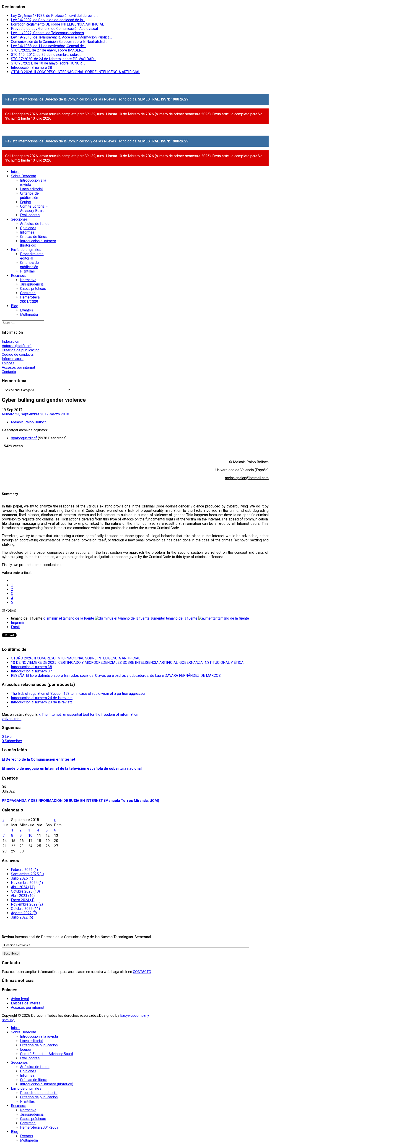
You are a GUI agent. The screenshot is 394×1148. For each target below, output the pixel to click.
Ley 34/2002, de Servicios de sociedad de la (48, 20)
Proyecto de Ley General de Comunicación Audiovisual (54, 28)
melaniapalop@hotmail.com (247, 478)
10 (30, 835)
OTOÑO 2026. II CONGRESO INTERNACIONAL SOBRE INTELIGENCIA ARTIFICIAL (75, 72)
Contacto (9, 372)
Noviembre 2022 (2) (27, 904)
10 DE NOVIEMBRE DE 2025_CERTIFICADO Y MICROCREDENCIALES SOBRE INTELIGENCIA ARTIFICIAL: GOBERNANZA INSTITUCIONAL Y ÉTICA (127, 662)
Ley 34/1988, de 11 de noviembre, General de (48, 46)
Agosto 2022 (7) (24, 913)
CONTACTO (142, 972)
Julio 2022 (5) (22, 917)
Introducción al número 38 (31, 67)
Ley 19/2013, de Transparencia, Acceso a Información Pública (61, 37)
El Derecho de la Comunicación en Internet (38, 759)
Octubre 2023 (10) (25, 891)
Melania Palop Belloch (29, 422)
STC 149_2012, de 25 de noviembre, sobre (46, 54)
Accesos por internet (18, 367)
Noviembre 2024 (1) (27, 882)
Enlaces (8, 363)
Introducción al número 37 (31, 671)
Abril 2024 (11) (23, 887)
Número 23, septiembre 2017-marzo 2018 (35, 414)
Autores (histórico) (16, 346)
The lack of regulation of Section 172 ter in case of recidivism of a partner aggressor (78, 693)
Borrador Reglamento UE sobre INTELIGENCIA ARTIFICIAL (57, 24)
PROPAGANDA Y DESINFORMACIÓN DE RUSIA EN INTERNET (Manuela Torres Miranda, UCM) (80, 800)
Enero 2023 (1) (22, 900)
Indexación (10, 341)
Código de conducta (18, 354)
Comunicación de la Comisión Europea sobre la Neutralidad (59, 41)
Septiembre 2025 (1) (27, 874)
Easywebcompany (134, 1015)
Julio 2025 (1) (22, 878)
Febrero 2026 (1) (24, 869)
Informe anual (12, 359)
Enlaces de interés (26, 1003)
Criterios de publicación (20, 350)
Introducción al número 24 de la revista (42, 698)
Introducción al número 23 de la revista (42, 702)
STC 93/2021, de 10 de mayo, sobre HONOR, (48, 63)
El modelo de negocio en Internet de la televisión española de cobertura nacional (72, 768)
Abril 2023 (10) (23, 895)
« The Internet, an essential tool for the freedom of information (88, 714)
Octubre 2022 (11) (25, 908)
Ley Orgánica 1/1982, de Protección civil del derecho (54, 15)
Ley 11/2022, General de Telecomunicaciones (47, 33)
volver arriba (11, 719)
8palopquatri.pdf (24, 438)
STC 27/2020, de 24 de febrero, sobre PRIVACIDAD (53, 59)
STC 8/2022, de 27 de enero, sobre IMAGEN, (47, 50)
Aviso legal (20, 999)
